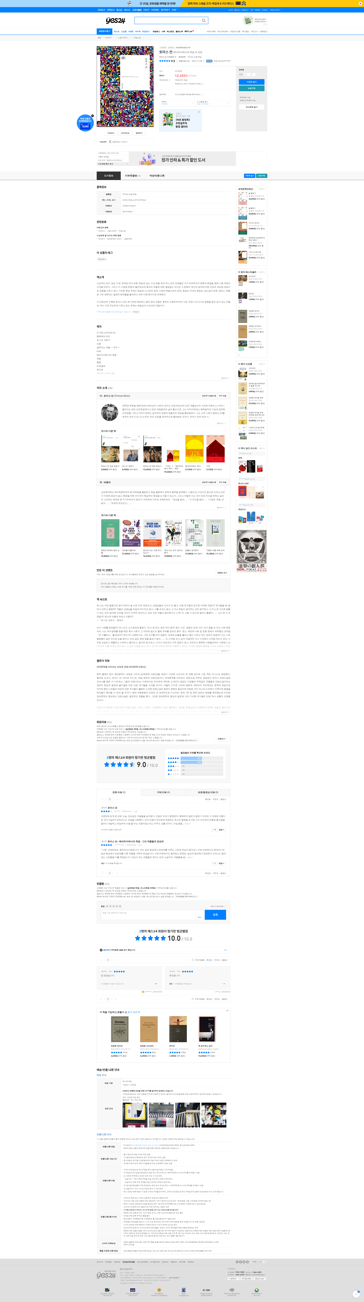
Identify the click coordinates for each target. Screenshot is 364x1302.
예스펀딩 (170, 31)
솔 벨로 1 (252, 208)
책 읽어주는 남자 (205, 1046)
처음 (102, 799)
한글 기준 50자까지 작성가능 (115, 913)
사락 (163, 31)
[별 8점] (116, 906)
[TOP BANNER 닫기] (360, 3)
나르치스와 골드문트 (256, 428)
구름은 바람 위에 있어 (215, 550)
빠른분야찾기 (104, 31)
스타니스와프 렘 (255, 252)
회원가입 (237, 10)
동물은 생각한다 (192, 550)
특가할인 (245, 31)
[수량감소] (245, 74)
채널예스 (156, 31)
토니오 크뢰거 (128, 466)
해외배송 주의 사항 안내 (252, 97)
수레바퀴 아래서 (255, 342)
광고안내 (165, 1262)
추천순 (215, 799)
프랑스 (180, 120)
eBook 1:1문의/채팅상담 (254, 1275)
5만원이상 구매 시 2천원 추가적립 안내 (202, 84)
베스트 (116, 31)
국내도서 (108, 38)
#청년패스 (102, 259)
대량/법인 (263, 31)
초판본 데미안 (254, 311)
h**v (241, 454)
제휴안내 (173, 1262)
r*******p (242, 479)
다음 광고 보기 (266, 24)
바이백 (138, 31)
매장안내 (145, 31)
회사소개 (100, 1262)
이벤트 (131, 31)
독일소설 (137, 38)
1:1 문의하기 (234, 1278)
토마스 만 (163, 57)
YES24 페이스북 (240, 1262)
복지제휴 (182, 1262)
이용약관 (117, 1262)
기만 (208, 466)
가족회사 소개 (258, 1262)
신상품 (124, 31)
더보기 (261, 189)
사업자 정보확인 (173, 1278)
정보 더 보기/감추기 (176, 61)
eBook (163, 103)
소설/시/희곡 (122, 38)
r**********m (119, 845)
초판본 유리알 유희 (256, 398)
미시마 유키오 (254, 223)
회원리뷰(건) (184, 61)
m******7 (148, 992)
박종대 (171, 57)
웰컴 (99, 38)
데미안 (251, 294)
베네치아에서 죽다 (193, 466)
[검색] (203, 20)
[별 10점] (120, 906)
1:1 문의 (155, 1145)
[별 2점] (107, 906)
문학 (240, 458)
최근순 (208, 799)
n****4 (241, 505)
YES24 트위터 (244, 1262)
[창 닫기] (198, 112)
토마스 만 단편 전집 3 (110, 466)
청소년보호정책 (142, 1262)
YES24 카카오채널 (237, 1262)
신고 (135, 811)
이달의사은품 (235, 31)
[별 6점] (113, 906)
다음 (113, 799)
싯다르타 (252, 276)
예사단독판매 (222, 31)
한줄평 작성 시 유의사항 (225, 906)
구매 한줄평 (199, 960)
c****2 (217, 992)
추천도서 (254, 31)
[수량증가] (256, 74)
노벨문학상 (128, 239)
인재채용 (108, 1262)
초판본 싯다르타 (255, 326)
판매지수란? (203, 61)
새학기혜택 (211, 31)
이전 (106, 799)
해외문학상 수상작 (114, 239)
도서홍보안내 (155, 1262)
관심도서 (242, 509)
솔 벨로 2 (252, 193)
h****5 (117, 811)
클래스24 (179, 31)
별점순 (223, 799)
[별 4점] (110, 906)
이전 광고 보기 (264, 24)
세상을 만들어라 (129, 550)
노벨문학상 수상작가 (119, 142)
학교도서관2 (243, 483)
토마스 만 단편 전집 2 (152, 466)
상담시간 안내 (260, 1278)
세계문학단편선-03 (183, 48)
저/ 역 (168, 57)
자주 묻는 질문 (247, 1278)
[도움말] (169, 80)
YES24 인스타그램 (247, 1262)
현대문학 (182, 57)
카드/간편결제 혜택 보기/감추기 (201, 94)
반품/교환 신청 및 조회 (142, 1145)
